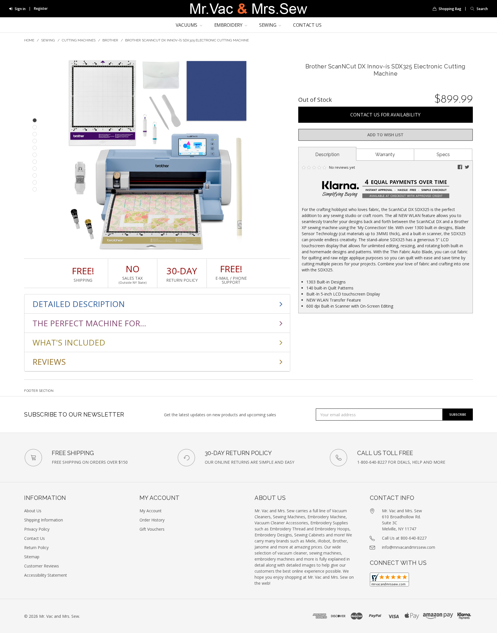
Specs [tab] (443, 154)
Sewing (268, 25)
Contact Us (307, 25)
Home (29, 40)
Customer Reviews (41, 566)
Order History (152, 520)
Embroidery (229, 25)
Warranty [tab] (385, 154)
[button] (477, 9)
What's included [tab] (69, 342)
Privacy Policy (36, 529)
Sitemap (31, 556)
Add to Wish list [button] (385, 134)
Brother (110, 40)
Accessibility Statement (45, 575)
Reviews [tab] (49, 361)
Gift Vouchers (152, 529)
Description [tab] (327, 154)
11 (35, 189)
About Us (32, 510)
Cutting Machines (78, 40)
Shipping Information (43, 520)
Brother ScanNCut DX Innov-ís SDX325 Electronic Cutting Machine (187, 40)
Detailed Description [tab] (79, 303)
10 (35, 182)
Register (41, 8)
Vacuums (187, 25)
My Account (150, 510)
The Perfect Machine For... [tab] (89, 323)
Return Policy (36, 547)
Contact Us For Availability (385, 115)
